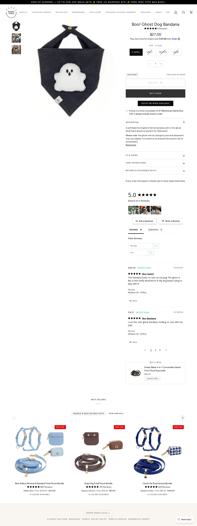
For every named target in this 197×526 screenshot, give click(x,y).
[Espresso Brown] (18, 495)
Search (86, 519)
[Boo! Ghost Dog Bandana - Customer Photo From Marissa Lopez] (156, 210)
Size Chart (132, 74)
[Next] (182, 418)
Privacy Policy (99, 519)
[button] (23, 12)
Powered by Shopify (139, 519)
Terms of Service (117, 519)
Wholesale (74, 519)
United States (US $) (96, 513)
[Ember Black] (14, 495)
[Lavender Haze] (66, 495)
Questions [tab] (153, 229)
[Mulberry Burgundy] (61, 495)
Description (132, 122)
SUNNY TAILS (55, 519)
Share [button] (134, 300)
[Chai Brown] (28, 495)
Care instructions (136, 163)
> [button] (166, 350)
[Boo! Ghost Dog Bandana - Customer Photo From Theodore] (133, 210)
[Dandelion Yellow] (33, 495)
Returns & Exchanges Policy (141, 171)
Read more (131, 145)
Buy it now (155, 93)
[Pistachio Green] (38, 495)
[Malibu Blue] (47, 495)
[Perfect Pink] (57, 495)
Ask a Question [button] (146, 221)
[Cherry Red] (23, 495)
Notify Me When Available (155, 103)
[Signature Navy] (52, 495)
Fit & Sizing (132, 155)
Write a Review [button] (172, 221)
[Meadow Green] (42, 495)
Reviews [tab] (134, 229)
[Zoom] (28, 113)
